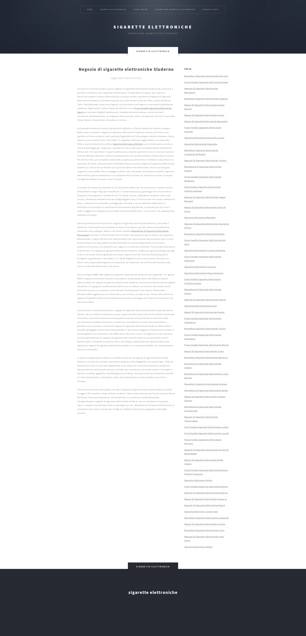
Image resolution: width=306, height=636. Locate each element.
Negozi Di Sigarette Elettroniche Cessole (204, 524)
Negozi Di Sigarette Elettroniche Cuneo (204, 351)
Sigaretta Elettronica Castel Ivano (201, 511)
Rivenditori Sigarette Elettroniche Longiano (206, 98)
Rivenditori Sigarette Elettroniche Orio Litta (206, 76)
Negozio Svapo (211, 9)
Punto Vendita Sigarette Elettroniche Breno (206, 486)
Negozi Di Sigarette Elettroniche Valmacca (205, 499)
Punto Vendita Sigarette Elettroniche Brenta (206, 345)
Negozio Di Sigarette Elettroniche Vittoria (205, 299)
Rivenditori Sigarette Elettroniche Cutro (204, 530)
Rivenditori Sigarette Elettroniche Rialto (204, 234)
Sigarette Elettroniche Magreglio (200, 144)
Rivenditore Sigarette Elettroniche (175, 9)
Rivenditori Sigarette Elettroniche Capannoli (206, 518)
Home (90, 9)
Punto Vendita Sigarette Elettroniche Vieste (206, 82)
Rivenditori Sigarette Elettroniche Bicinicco (206, 357)
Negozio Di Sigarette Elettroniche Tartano (205, 160)
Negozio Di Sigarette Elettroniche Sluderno (206, 492)
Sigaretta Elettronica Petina (198, 480)
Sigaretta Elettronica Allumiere (199, 217)
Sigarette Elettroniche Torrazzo (200, 266)
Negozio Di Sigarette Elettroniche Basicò (204, 505)
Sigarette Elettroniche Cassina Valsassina (204, 250)
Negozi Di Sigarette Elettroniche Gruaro (204, 115)
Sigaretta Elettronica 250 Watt (128, 144)
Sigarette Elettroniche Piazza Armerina (203, 273)
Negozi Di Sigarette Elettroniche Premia (204, 312)
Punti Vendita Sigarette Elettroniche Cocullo (206, 433)
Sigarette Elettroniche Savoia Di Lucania (204, 137)
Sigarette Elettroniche (113, 9)
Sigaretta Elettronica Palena (198, 546)
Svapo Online (141, 9)
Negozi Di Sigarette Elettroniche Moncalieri (206, 121)
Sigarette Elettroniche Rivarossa (200, 306)
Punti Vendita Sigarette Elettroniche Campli (206, 427)
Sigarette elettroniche (152, 27)
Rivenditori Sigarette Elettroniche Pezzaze (205, 384)
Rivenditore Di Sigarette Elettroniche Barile (206, 390)
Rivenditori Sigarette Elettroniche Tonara (205, 328)
